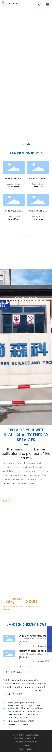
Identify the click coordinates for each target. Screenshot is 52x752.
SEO (27, 745)
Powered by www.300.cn (26, 742)
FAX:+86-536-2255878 (18, 724)
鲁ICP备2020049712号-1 (26, 738)
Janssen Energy (13, 184)
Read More (38, 646)
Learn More (13, 186)
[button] (23, 144)
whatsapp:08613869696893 (21, 720)
